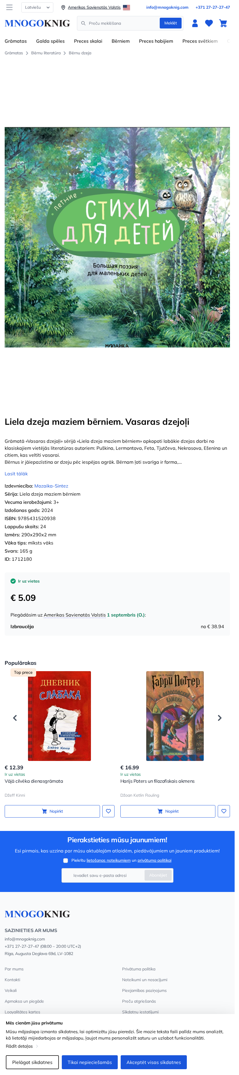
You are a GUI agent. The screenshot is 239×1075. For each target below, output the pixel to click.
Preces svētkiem (200, 41)
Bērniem (121, 41)
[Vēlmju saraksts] (209, 23)
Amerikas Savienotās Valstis (75, 615)
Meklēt (170, 23)
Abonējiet (158, 875)
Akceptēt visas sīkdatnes (153, 1062)
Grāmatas (16, 41)
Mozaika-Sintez (51, 486)
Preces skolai (88, 41)
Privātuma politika (138, 969)
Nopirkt (56, 811)
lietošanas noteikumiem (109, 860)
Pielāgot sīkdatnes (32, 1062)
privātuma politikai (154, 860)
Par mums (14, 969)
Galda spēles (50, 41)
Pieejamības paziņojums (144, 990)
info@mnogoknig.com (167, 7)
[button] (15, 718)
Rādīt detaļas (19, 1046)
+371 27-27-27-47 (213, 7)
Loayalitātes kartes (22, 1012)
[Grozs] (223, 23)
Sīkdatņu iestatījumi (140, 1012)
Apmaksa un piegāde (24, 1001)
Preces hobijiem (156, 41)
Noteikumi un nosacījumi (144, 979)
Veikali (11, 990)
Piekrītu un (121, 860)
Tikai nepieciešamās (90, 1062)
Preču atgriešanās (139, 1001)
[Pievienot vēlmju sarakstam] (108, 811)
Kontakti (12, 979)
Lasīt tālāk (16, 473)
